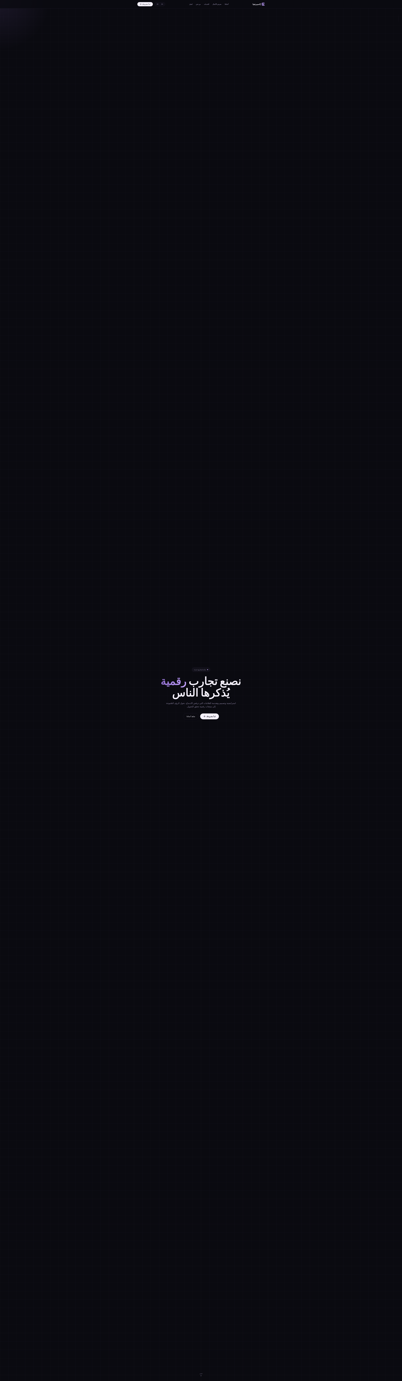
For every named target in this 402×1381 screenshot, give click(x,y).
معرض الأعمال (217, 4)
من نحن (198, 4)
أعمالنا (227, 4)
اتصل (191, 4)
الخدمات (206, 4)
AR (157, 4)
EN (162, 4)
